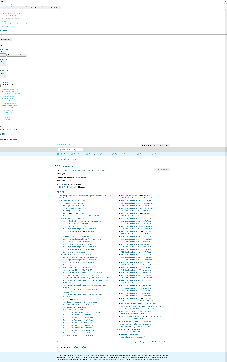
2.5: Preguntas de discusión (73, 249)
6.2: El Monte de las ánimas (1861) (133, 306)
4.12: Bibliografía (69, 307)
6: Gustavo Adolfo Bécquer (128, 301)
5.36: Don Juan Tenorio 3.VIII (131, 260)
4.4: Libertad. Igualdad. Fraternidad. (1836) (78, 278)
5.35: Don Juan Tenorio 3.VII (131, 257)
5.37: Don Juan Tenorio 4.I (130, 262)
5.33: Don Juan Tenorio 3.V (130, 252)
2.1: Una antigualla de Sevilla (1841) (76, 239)
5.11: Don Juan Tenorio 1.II (130, 195)
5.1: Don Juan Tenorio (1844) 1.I (74, 312)
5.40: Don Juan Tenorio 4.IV (131, 270)
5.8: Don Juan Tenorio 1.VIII (73, 330)
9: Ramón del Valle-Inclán (128, 324)
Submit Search (6, 39)
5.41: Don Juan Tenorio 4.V (130, 272)
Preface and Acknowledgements (74, 216)
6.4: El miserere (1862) (129, 311)
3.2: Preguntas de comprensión (74, 260)
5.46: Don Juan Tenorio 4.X (130, 285)
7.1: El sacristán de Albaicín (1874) (133, 316)
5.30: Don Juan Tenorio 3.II (130, 244)
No (86, 347)
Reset (3, 52)
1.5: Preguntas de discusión (73, 231)
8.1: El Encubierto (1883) (129, 321)
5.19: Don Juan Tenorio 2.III (130, 216)
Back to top (60, 342)
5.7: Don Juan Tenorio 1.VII (73, 328)
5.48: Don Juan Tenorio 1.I (130, 291)
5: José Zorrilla (66, 310)
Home (65, 154)
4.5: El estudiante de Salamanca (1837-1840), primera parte (84, 280)
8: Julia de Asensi (125, 319)
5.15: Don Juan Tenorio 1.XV (131, 206)
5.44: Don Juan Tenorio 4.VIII (131, 280)
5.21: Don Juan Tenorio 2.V (130, 221)
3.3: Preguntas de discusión (73, 262)
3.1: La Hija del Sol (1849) (72, 257)
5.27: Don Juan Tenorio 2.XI (131, 236)
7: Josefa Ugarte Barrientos (128, 314)
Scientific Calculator (10, 103)
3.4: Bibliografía (68, 265)
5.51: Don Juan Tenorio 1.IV (131, 298)
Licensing (66, 211)
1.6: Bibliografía (68, 234)
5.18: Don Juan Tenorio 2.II (130, 213)
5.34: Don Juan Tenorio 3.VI (131, 254)
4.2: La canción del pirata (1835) (74, 272)
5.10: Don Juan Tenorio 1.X (73, 335)
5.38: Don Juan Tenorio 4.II (130, 265)
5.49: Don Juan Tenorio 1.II (130, 293)
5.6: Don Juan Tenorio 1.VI (72, 325)
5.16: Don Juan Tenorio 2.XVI (131, 208)
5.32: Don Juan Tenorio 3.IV (131, 249)
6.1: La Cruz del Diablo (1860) (131, 303)
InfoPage (66, 206)
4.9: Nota (66, 299)
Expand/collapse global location (169, 153)
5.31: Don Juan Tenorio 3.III (130, 247)
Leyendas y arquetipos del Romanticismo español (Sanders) (82, 170)
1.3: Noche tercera (69, 226)
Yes (78, 347)
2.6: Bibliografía (68, 252)
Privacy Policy (92, 359)
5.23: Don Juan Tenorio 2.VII (131, 226)
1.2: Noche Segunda (70, 224)
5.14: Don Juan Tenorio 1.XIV (131, 203)
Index (123, 332)
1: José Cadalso (67, 218)
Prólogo (66, 213)
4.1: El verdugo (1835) (71, 270)
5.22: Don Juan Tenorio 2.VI (131, 224)
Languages (93, 154)
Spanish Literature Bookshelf (124, 154)
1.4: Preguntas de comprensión (74, 229)
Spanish (106, 154)
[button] (7, 117)
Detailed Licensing (127, 337)
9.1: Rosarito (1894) (128, 327)
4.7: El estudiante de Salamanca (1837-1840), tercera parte (84, 290)
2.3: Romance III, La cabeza (73, 244)
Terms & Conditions (103, 359)
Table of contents (162, 169)
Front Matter (65, 200)
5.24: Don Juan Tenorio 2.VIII (131, 229)
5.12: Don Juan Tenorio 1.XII (131, 198)
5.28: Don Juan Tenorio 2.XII (131, 239)
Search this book (5, 33)
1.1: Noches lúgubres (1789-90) (74, 221)
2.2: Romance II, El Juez (72, 242)
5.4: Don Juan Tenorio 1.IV (72, 320)
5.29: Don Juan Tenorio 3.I (130, 242)
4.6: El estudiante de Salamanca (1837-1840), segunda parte (84, 285)
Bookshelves (78, 154)
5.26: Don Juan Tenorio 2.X (130, 234)
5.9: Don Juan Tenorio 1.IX (72, 333)
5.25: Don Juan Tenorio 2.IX (131, 231)
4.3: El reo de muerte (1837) (73, 275)
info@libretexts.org (153, 359)
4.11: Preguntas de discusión (73, 304)
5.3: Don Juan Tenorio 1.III (72, 317)
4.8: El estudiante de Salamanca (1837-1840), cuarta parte (84, 294)
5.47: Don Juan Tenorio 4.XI (131, 288)
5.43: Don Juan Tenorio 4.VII (131, 278)
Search (60, 149)
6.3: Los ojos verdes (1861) (130, 309)
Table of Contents (69, 208)
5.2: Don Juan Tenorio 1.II (72, 315)
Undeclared (63, 184)
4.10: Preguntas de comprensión (74, 302)
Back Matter (123, 329)
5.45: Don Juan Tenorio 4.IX (131, 283)
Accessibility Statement (117, 359)
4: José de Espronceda (69, 267)
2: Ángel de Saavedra (68, 236)
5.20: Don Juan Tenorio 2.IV (131, 218)
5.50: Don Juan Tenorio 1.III (130, 296)
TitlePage (66, 203)
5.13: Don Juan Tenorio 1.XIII (131, 200)
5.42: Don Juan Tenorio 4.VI (131, 275)
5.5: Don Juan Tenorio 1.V (72, 322)
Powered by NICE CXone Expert (84, 355)
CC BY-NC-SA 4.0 (65, 187)
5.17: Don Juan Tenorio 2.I (130, 211)
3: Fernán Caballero (68, 254)
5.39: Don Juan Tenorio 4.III (130, 267)
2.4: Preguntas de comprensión (74, 247)
